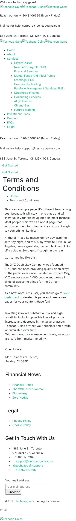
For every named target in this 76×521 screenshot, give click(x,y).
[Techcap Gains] (11, 6)
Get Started (10, 165)
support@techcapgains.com (34, 461)
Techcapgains (24, 501)
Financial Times (22, 384)
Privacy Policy (21, 421)
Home (14, 196)
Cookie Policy (21, 425)
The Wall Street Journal (27, 389)
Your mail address (17, 480)
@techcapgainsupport (28, 465)
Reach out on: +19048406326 (20, 15)
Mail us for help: (10, 25)
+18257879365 (25, 469)
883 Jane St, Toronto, (14, 35)
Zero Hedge (20, 397)
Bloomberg (19, 393)
